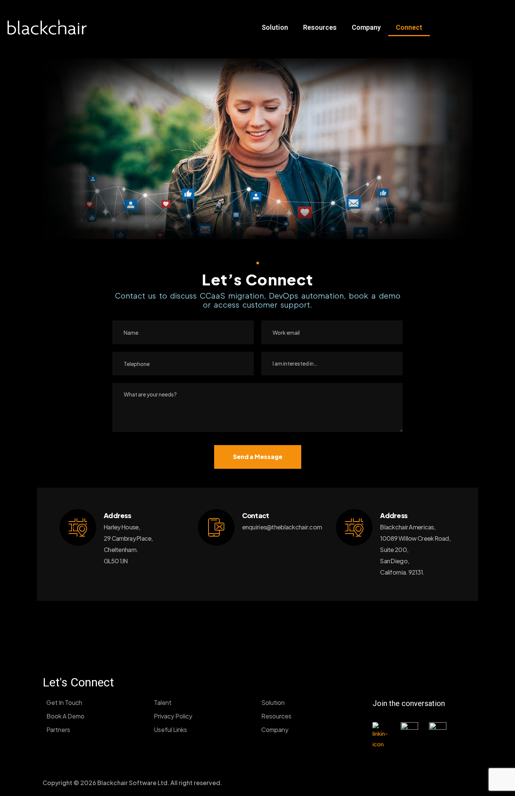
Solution (275, 27)
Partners (58, 729)
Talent (163, 702)
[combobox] (332, 363)
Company (366, 27)
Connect (409, 27)
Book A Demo (65, 716)
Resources (320, 27)
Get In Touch (64, 702)
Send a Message (257, 457)
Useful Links (170, 729)
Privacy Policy (173, 716)
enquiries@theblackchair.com (282, 527)
